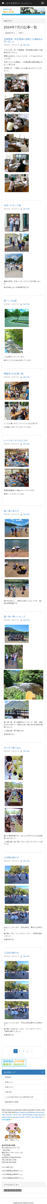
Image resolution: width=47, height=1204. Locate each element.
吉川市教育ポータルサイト (19, 3)
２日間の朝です (11, 857)
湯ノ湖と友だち (11, 510)
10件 (20, 33)
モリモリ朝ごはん (12, 747)
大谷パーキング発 (12, 205)
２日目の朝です (11, 952)
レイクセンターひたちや (16, 440)
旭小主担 (26, 45)
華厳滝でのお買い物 (13, 373)
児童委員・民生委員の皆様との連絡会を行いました (23, 40)
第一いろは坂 (10, 300)
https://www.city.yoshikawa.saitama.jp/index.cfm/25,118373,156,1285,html (23, 1113)
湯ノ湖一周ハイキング (14, 616)
